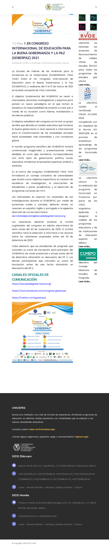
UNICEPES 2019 (29, 543)
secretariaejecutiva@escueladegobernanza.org (38, 216)
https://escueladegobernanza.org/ (31, 284)
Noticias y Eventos (41, 63)
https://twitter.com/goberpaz (29, 297)
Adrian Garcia (62, 63)
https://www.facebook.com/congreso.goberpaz (39, 290)
